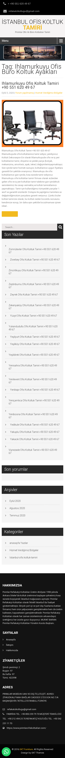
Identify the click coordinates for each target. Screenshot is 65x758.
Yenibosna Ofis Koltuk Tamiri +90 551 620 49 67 (33, 416)
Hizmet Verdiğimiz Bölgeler (48, 93)
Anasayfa (11, 639)
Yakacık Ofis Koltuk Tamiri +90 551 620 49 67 (34, 439)
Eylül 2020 (15, 501)
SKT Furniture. (26, 749)
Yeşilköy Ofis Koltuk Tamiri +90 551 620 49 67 (35, 344)
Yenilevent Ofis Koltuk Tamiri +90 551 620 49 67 (33, 381)
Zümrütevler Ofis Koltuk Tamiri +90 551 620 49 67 (34, 251)
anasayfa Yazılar (19, 543)
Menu (5, 40)
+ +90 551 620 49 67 (19, 3)
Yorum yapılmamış (24, 93)
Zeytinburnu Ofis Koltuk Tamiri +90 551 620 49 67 (34, 286)
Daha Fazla (9, 214)
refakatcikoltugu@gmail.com (24, 11)
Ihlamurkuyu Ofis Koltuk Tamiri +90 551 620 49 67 (30, 85)
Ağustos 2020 (17, 508)
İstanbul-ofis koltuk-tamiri (23, 557)
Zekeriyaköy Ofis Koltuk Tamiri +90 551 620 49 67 (34, 307)
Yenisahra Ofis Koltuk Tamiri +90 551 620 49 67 (33, 367)
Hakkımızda (12, 650)
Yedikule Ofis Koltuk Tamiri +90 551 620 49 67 (35, 424)
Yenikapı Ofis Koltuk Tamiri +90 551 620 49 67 (35, 389)
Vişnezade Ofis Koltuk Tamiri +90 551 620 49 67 (33, 451)
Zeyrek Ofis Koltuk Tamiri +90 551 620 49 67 (34, 294)
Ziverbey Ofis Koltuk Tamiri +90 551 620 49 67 (35, 259)
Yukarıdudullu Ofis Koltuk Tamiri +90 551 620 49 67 (33, 328)
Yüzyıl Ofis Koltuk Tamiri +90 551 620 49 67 (33, 315)
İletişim (9, 645)
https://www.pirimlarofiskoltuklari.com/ (26, 728)
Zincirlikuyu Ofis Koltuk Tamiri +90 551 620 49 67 (33, 272)
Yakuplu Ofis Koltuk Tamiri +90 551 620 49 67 (34, 432)
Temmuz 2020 (17, 515)
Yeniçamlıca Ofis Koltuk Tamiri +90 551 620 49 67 (34, 402)
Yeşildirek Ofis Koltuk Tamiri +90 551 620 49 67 (34, 354)
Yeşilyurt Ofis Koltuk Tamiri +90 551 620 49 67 (35, 336)
